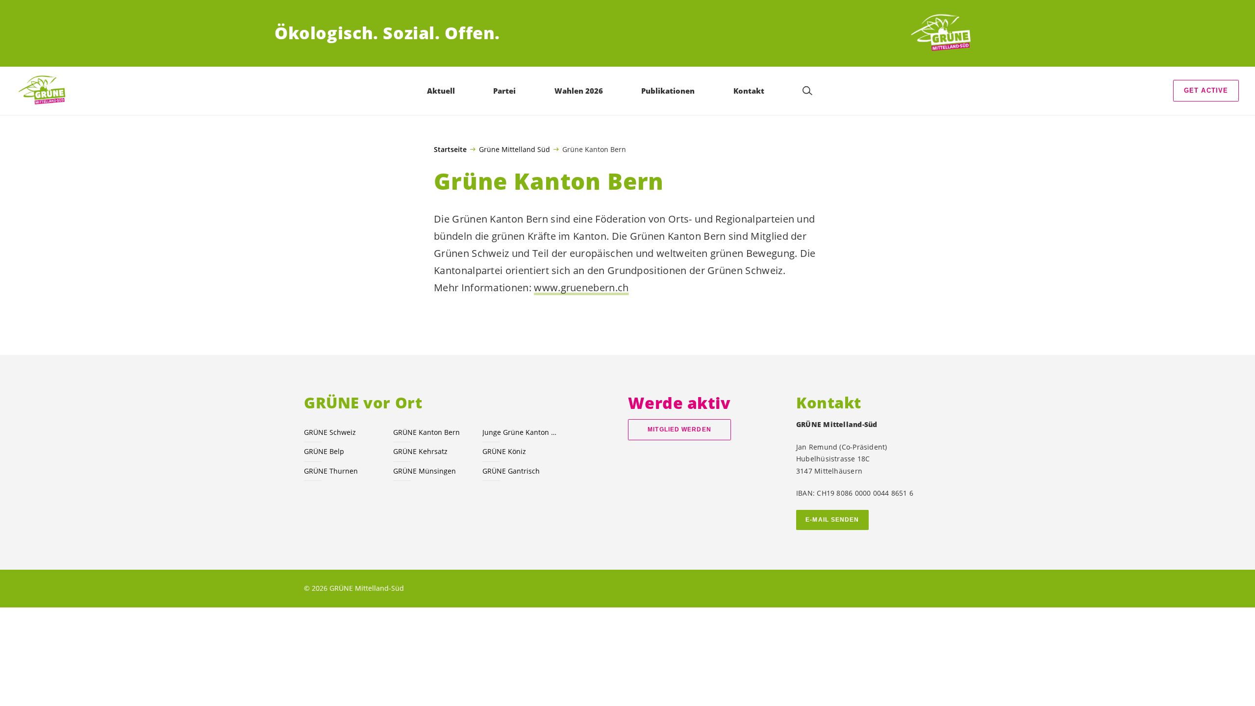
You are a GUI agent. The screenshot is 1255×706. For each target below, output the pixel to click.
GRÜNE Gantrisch (511, 471)
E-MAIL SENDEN (832, 519)
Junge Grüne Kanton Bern (521, 432)
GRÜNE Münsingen (424, 471)
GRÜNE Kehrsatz (420, 451)
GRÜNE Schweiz (330, 432)
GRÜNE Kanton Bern (426, 432)
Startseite (450, 149)
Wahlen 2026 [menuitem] (578, 91)
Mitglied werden (679, 429)
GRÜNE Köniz (504, 451)
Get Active (1206, 90)
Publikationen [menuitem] (668, 91)
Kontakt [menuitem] (748, 91)
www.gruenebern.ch (581, 287)
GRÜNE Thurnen (331, 471)
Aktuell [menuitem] (441, 91)
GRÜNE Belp (324, 451)
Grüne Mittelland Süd (514, 149)
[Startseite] (944, 33)
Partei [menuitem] (504, 91)
